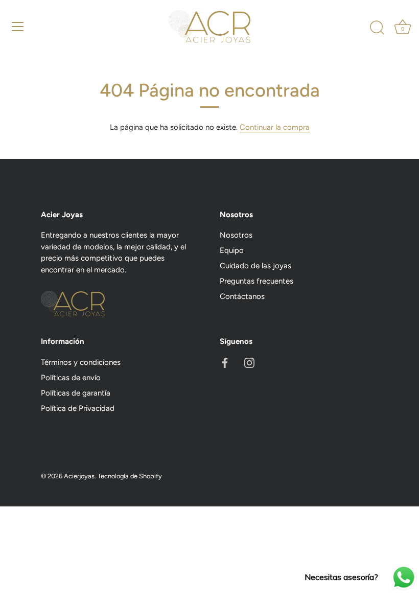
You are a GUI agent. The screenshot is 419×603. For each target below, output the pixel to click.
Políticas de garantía (75, 393)
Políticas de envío (71, 377)
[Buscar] (377, 28)
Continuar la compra (275, 127)
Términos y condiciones (81, 362)
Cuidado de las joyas (255, 265)
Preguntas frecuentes (256, 281)
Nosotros (236, 235)
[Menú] (18, 26)
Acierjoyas (79, 476)
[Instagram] (249, 362)
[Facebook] (225, 362)
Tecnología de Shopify (130, 476)
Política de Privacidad (77, 408)
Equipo (232, 250)
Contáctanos (242, 296)
